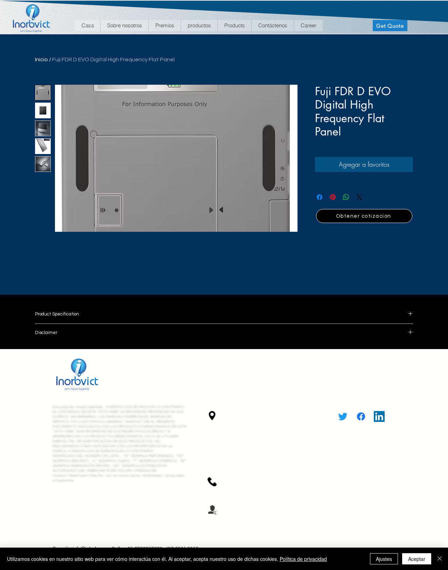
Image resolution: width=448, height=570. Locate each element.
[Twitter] (342, 416)
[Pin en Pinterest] (333, 197)
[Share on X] (359, 197)
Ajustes (384, 558)
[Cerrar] (439, 558)
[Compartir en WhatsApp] (346, 197)
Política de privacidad (303, 558)
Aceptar (416, 558)
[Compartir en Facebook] (319, 197)
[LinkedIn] (379, 416)
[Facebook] (361, 416)
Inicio (41, 59)
